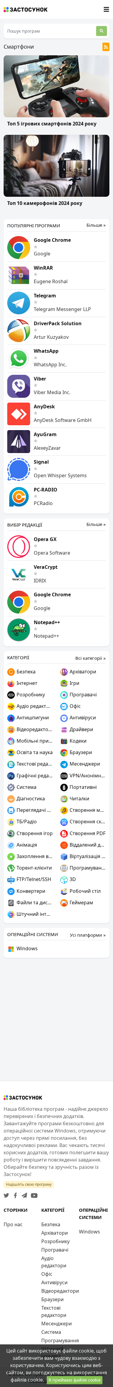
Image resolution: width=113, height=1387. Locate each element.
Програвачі (82, 694)
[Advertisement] (56, 1019)
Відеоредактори (34, 729)
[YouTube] (33, 1193)
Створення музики (87, 810)
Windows (26, 948)
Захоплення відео (34, 856)
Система (25, 787)
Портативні (82, 787)
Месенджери (84, 763)
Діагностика (30, 798)
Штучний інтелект (34, 914)
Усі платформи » (88, 935)
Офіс (74, 706)
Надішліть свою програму (29, 1184)
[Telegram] (23, 1193)
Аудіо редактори (34, 706)
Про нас (13, 1224)
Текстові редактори (34, 763)
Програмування (87, 867)
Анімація (26, 844)
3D (72, 879)
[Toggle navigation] (106, 9)
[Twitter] (6, 1193)
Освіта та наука (34, 752)
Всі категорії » (90, 658)
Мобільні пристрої (34, 740)
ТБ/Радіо (26, 821)
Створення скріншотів (87, 821)
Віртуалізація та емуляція (87, 856)
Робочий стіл (84, 891)
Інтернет (26, 683)
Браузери (80, 752)
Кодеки (77, 740)
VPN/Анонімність (87, 775)
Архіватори (82, 671)
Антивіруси (82, 717)
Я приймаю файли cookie (75, 1380)
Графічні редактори (34, 775)
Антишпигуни (32, 717)
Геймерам (80, 902)
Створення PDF (86, 833)
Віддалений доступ (87, 844)
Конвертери (30, 891)
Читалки (78, 798)
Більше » (96, 225)
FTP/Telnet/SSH (33, 879)
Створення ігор (34, 833)
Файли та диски (34, 902)
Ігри (73, 683)
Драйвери (80, 729)
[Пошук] (101, 31)
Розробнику (30, 694)
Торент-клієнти (33, 867)
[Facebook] (14, 1193)
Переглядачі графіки (34, 810)
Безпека (25, 671)
